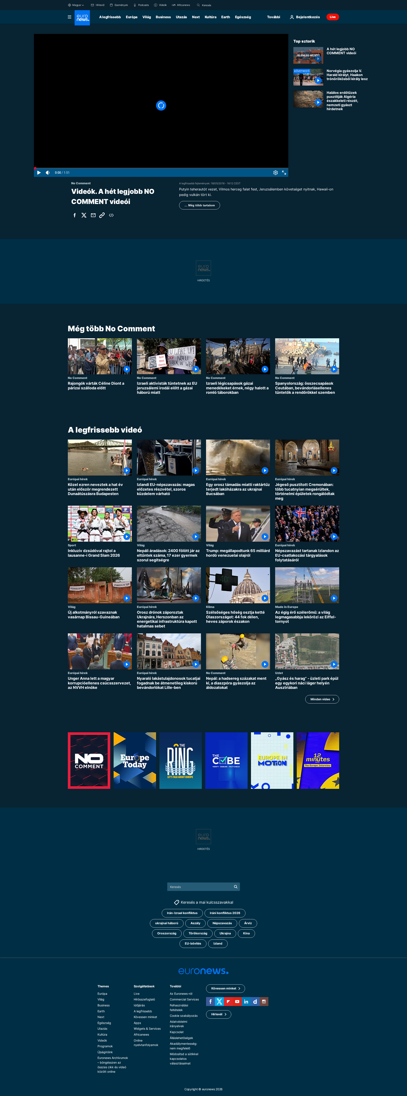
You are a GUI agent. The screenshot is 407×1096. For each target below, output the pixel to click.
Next (196, 17)
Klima (210, 606)
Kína (246, 933)
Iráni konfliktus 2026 (225, 913)
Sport (72, 545)
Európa (131, 17)
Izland (217, 943)
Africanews (141, 1034)
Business (163, 17)
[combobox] (220, 5)
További (175, 986)
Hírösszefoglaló (144, 999)
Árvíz (248, 923)
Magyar (76, 5)
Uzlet (279, 672)
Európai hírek (78, 479)
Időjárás (139, 1005)
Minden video (320, 699)
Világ (146, 17)
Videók (102, 1040)
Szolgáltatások (144, 986)
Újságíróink (105, 1052)
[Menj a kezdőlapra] (82, 17)
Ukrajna (225, 933)
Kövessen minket (145, 1017)
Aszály (195, 923)
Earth (225, 17)
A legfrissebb (110, 17)
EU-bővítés (193, 943)
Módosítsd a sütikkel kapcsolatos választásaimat (184, 1058)
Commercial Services (184, 999)
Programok (105, 1046)
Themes (103, 986)
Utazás (181, 17)
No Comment (77, 377)
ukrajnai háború (166, 923)
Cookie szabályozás (184, 1015)
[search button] (198, 5)
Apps (137, 1022)
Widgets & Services (147, 1028)
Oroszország (166, 933)
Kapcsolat (177, 1032)
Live (333, 17)
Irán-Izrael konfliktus (182, 913)
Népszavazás (222, 923)
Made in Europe (286, 606)
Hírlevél (216, 1014)
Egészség (243, 17)
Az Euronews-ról (181, 993)
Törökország (198, 933)
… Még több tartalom (199, 205)
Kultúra (210, 17)
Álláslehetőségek (181, 1037)
